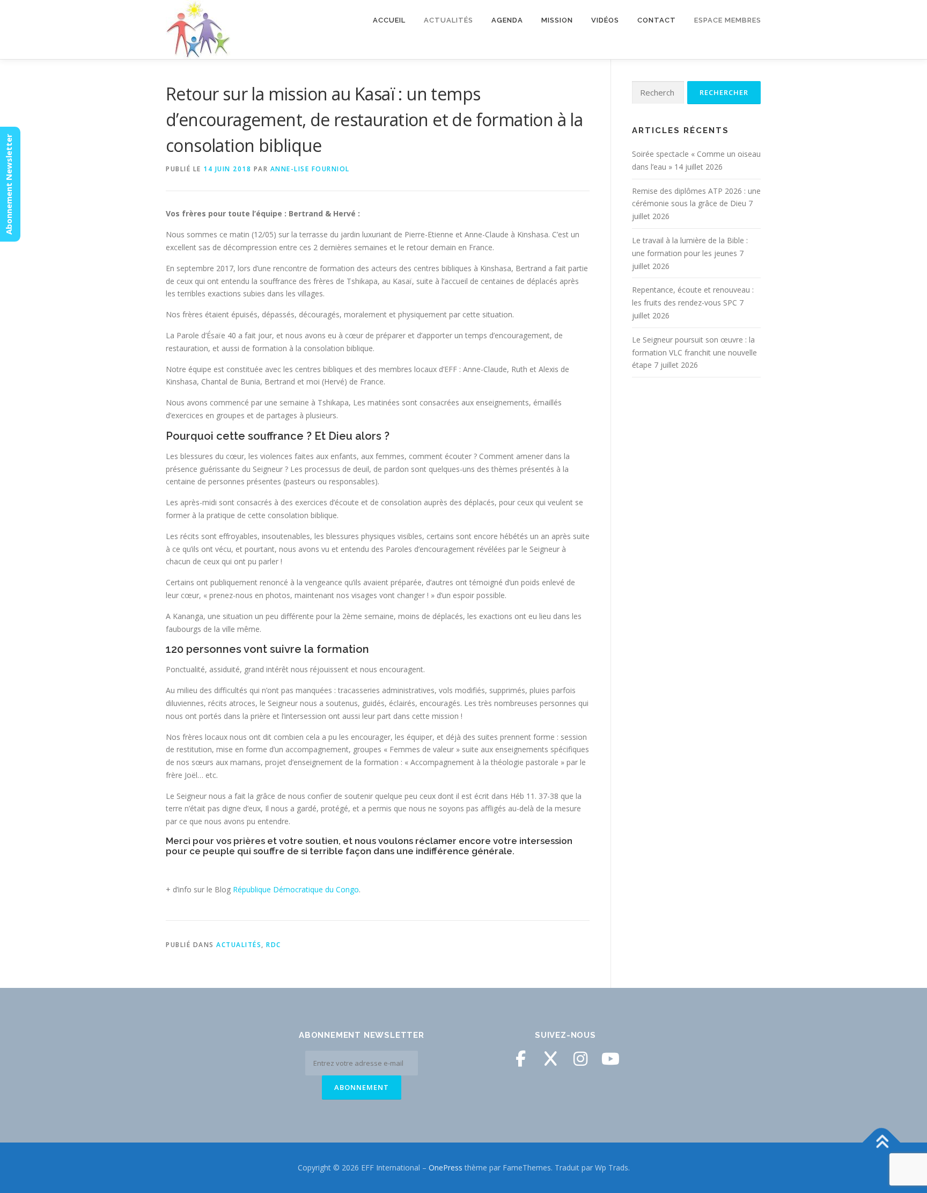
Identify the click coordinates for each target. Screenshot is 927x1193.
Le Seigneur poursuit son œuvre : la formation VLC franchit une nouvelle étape (694, 352)
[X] (550, 1059)
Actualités (238, 944)
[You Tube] (610, 1059)
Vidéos (605, 20)
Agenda (507, 20)
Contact (656, 20)
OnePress (445, 1167)
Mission (557, 20)
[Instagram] (580, 1059)
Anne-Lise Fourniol (310, 168)
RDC (273, 944)
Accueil (389, 20)
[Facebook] (520, 1059)
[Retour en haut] (882, 1143)
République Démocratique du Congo (296, 889)
